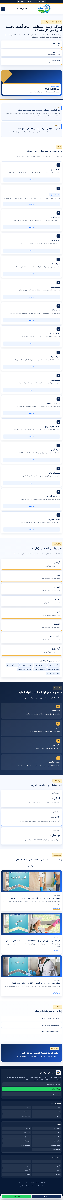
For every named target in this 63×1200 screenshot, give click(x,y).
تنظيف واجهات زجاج (25, 1145)
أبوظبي (58, 1161)
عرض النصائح (31, 866)
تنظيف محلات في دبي (53, 669)
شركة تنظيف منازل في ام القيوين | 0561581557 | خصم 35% (36, 983)
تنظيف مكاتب (27, 1141)
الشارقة (58, 1166)
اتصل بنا (58, 1116)
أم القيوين (28, 1174)
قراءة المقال (56, 908)
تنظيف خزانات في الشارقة (24, 669)
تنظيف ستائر (57, 1137)
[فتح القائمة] (3, 9)
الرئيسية (58, 1107)
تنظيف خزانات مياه (55, 1145)
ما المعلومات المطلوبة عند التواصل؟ (49, 1031)
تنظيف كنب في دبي (54, 665)
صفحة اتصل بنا (56, 1094)
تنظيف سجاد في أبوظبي (26, 665)
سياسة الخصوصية (26, 1116)
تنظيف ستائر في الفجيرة (53, 673)
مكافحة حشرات (56, 1149)
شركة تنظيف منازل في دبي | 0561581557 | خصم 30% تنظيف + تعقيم (32, 940)
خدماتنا (58, 1112)
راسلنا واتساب (56, 1089)
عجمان (28, 1166)
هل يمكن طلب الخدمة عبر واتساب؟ (49, 1025)
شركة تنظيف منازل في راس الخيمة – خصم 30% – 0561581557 (35, 898)
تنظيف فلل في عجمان (12, 665)
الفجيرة (58, 1174)
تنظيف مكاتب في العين (39, 669)
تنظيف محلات (56, 1141)
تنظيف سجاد (27, 1132)
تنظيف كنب (57, 1132)
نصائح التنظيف (27, 1112)
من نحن (28, 1107)
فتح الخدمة (31, 179)
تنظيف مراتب (27, 1137)
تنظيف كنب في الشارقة (41, 665)
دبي (29, 1161)
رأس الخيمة (27, 1170)
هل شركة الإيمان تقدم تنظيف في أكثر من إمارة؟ (46, 1018)
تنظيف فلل (55, 194)
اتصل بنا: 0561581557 (53, 1084)
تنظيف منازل (57, 1128)
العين (58, 1170)
